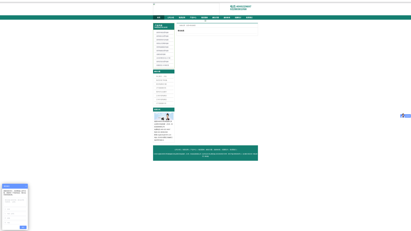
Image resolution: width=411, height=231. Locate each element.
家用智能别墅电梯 (162, 51)
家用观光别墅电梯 (162, 36)
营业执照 (193, 25)
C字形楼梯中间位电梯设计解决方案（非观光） (161, 103)
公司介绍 (171, 17)
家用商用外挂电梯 (162, 40)
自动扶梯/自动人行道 (163, 58)
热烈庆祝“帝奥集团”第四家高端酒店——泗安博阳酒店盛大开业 (161, 80)
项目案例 (204, 17)
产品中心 (193, 17)
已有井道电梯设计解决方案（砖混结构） (161, 100)
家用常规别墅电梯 (162, 32)
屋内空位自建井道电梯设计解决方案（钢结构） (161, 92)
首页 (158, 17)
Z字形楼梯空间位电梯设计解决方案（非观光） (161, 88)
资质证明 (182, 17)
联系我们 (249, 17)
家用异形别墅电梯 (162, 61)
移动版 (207, 156)
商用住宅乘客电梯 (162, 43)
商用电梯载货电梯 (162, 47)
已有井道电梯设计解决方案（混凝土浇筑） (161, 96)
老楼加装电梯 (160, 54)
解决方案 (215, 17)
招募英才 (238, 17)
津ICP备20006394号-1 (235, 154)
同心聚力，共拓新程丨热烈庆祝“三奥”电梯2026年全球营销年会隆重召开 (161, 77)
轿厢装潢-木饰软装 (162, 65)
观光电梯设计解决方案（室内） (161, 84)
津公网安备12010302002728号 (217, 154)
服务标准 (227, 17)
